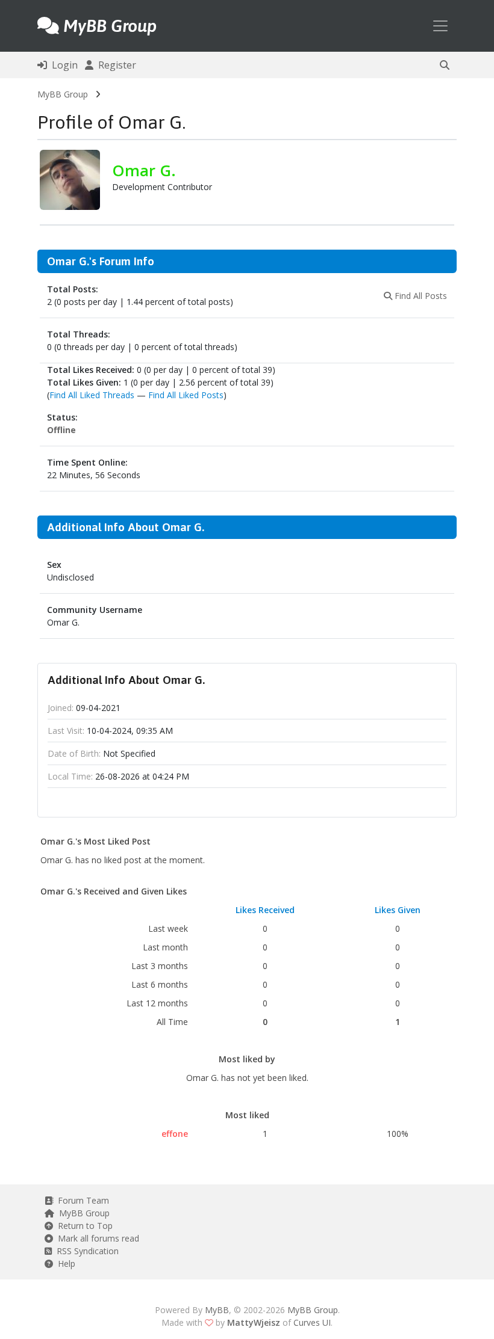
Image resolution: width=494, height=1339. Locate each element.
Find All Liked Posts (186, 395)
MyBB (217, 1310)
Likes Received (265, 910)
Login (62, 65)
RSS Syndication (85, 1251)
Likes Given (398, 910)
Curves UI (312, 1322)
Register (114, 65)
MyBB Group (62, 94)
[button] (445, 65)
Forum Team (81, 1200)
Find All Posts (419, 295)
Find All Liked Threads (91, 395)
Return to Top (83, 1225)
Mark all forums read (96, 1238)
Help (64, 1263)
